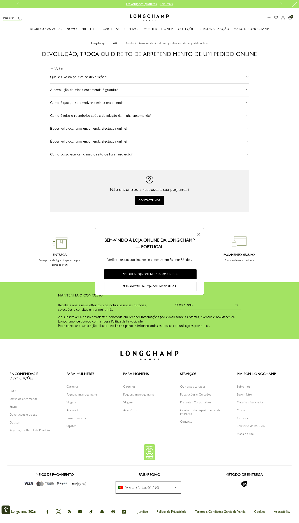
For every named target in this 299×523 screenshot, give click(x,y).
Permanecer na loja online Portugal (150, 286)
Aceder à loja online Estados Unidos (150, 274)
